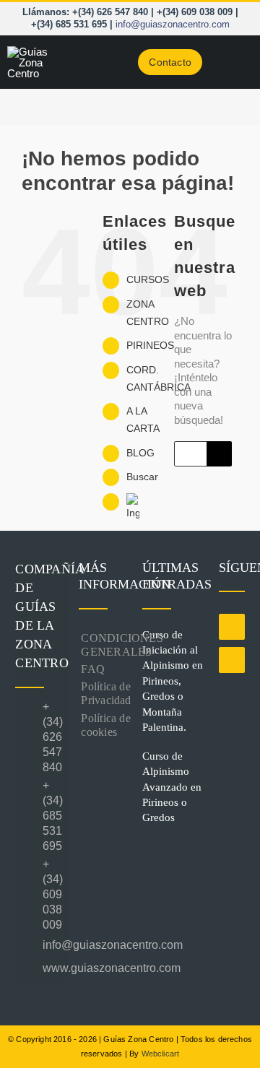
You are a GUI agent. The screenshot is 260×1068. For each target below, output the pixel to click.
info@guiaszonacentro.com (173, 24)
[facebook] (232, 627)
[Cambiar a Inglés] (139, 507)
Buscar (142, 476)
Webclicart (161, 1053)
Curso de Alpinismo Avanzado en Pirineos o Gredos (172, 787)
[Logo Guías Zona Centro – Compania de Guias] (36, 51)
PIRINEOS (150, 345)
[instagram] (232, 660)
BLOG (140, 453)
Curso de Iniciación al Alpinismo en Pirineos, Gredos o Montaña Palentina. (172, 681)
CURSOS (147, 279)
